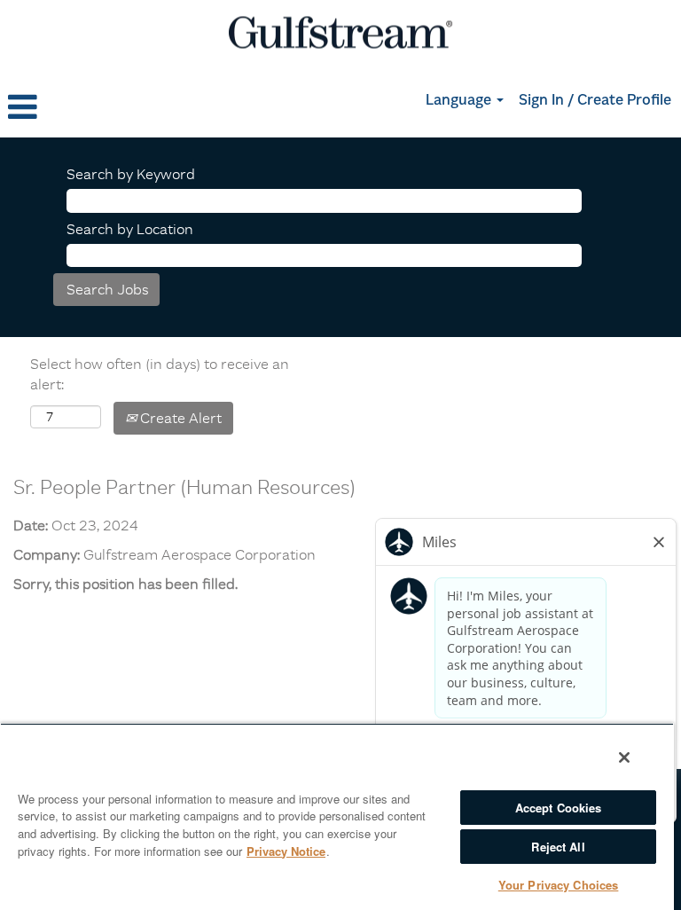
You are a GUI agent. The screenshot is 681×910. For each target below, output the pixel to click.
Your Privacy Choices (558, 884)
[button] (113, 107)
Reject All (557, 846)
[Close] (624, 757)
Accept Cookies (558, 807)
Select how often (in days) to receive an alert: (159, 374)
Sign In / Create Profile (595, 101)
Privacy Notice (286, 851)
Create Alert (179, 418)
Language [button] (460, 101)
